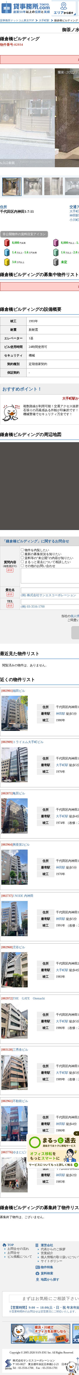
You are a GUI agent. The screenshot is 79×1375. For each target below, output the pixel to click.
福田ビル (19, 690)
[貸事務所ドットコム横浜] (40, 1342)
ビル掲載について (19, 1256)
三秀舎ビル (20, 1049)
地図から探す (50, 1279)
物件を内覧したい (36, 550)
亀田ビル (19, 793)
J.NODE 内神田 (23, 895)
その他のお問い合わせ (39, 566)
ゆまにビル (20, 1152)
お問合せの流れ (18, 1248)
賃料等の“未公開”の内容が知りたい (48, 558)
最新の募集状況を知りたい (42, 554)
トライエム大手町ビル (28, 742)
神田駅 (74, 215)
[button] (5, 117)
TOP (10, 1245)
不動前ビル (20, 1101)
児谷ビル (19, 947)
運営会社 (47, 1245)
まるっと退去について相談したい (47, 562)
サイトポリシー (51, 1261)
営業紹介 (47, 1253)
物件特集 (47, 1267)
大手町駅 (44, 20)
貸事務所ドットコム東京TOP (17, 20)
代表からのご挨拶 (53, 1249)
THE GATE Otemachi (29, 998)
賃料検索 (47, 1273)
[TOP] (26, 8)
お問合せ (13, 1252)
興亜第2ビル (21, 844)
